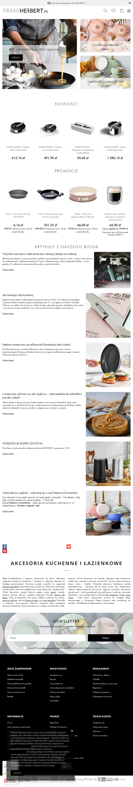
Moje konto (58, 668)
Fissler (122, 594)
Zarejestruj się (55, 675)
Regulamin (97, 688)
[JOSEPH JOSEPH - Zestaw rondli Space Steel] (115, 128)
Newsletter (66, 621)
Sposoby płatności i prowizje (105, 683)
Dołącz (105, 638)
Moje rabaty (55, 696)
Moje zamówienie (19, 668)
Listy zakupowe (56, 683)
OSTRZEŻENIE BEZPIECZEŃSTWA (22, 443)
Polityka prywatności (101, 692)
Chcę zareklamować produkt (19, 683)
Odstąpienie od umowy (102, 696)
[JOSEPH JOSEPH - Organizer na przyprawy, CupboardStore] (82, 128)
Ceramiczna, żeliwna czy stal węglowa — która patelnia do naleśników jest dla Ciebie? (42, 395)
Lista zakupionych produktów (62, 688)
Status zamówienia (15, 675)
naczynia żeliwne (9, 600)
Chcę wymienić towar (16, 692)
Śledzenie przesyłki (15, 679)
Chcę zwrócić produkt (16, 688)
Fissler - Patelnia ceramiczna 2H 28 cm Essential (50, 215)
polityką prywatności (48, 648)
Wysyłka (96, 679)
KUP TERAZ (105, 85)
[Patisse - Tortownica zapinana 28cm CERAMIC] (82, 195)
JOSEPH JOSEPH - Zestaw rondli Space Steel (115, 148)
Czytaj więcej (8, 269)
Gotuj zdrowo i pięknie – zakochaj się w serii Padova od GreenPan (39, 493)
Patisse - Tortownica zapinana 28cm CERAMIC (82, 215)
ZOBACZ (16, 57)
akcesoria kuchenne (10, 586)
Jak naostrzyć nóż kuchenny (17, 295)
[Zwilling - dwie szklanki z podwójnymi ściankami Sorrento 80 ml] (115, 195)
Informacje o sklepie (101, 675)
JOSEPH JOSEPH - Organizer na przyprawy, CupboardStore (83, 149)
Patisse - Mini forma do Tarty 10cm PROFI (18, 215)
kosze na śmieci (32, 600)
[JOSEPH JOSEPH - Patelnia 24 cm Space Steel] (50, 128)
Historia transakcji (57, 692)
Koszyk (53, 679)
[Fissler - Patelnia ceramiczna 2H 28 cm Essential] (50, 195)
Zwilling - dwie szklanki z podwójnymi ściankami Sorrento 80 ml (115, 216)
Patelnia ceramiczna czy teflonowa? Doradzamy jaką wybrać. (36, 344)
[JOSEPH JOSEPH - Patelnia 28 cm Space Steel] (18, 128)
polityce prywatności (20, 746)
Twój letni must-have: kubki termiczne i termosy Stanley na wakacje (39, 254)
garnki (53, 592)
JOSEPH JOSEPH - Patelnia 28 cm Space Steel (18, 148)
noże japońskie (49, 600)
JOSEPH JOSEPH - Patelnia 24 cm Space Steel (50, 148)
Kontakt (10, 696)
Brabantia (114, 594)
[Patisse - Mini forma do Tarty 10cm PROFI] (18, 195)
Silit (107, 594)
